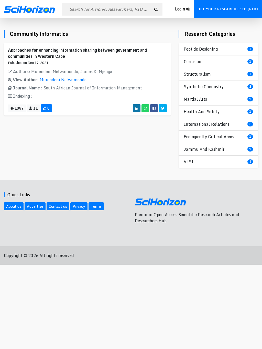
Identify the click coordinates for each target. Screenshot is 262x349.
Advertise (35, 206)
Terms (96, 206)
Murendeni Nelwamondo (63, 79)
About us (13, 206)
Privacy (79, 206)
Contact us (58, 206)
